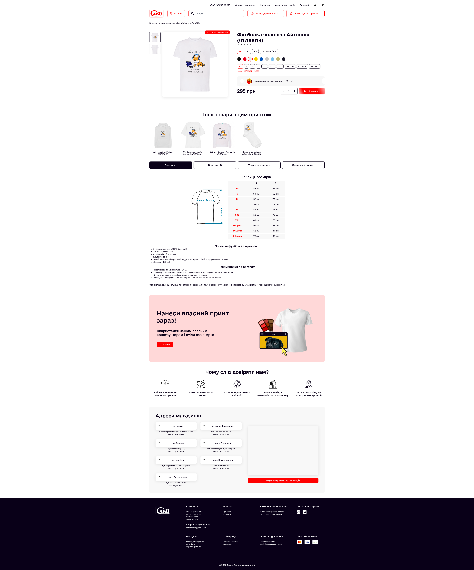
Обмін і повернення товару (271, 544)
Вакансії (304, 5)
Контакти (265, 5)
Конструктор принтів (195, 541)
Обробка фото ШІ (193, 547)
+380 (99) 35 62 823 (220, 5)
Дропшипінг (228, 544)
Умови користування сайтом (272, 511)
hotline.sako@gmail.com (196, 528)
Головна (153, 23)
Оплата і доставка (245, 5)
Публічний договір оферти (271, 514)
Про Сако (227, 511)
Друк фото (190, 544)
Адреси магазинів (285, 5)
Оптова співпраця (230, 541)
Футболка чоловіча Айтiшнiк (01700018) (180, 23)
